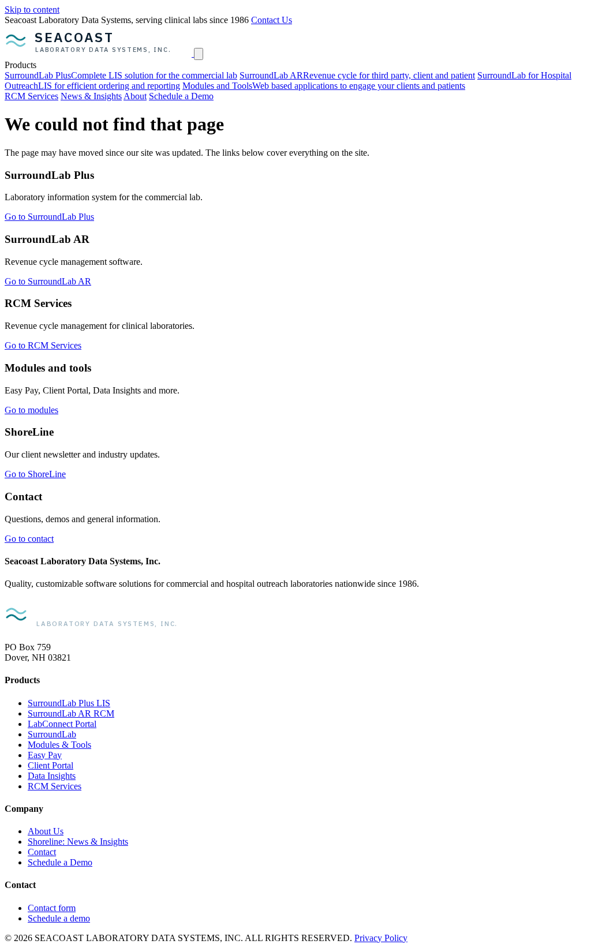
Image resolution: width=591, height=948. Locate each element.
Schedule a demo (59, 918)
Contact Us (271, 20)
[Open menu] (198, 54)
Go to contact (29, 539)
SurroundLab (52, 734)
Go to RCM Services (43, 345)
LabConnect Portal (62, 724)
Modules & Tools (59, 745)
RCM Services (31, 96)
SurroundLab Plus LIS (69, 703)
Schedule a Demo (181, 96)
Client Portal (50, 765)
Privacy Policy (380, 938)
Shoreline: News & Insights (78, 841)
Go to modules (31, 410)
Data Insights (52, 776)
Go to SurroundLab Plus (49, 217)
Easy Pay (45, 755)
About (135, 96)
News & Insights (91, 96)
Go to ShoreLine (35, 474)
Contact (42, 852)
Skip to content (32, 9)
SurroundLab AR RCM (71, 713)
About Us (45, 831)
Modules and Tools (323, 86)
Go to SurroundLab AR (48, 281)
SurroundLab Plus (121, 75)
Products (20, 65)
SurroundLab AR (357, 75)
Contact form (52, 908)
